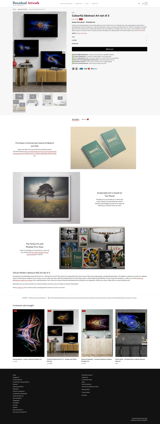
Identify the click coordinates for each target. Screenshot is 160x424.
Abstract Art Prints (22, 9)
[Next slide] (64, 52)
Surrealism (16, 403)
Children (15, 407)
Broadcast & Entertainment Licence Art (64, 298)
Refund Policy (86, 389)
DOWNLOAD (75, 43)
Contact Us (85, 377)
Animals (15, 405)
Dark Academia (17, 398)
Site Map (84, 395)
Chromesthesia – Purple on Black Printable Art (27, 359)
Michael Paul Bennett (139, 30)
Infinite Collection (101, 298)
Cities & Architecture (19, 391)
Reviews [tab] (84, 119)
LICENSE (74, 40)
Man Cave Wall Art (18, 410)
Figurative (15, 389)
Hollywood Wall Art (18, 386)
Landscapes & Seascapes (20, 393)
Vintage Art (16, 377)
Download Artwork (87, 375)
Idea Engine (92, 298)
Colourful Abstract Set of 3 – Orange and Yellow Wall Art (62, 360)
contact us (20, 287)
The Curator (133, 298)
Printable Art (42, 298)
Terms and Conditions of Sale (90, 386)
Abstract (15, 384)
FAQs (83, 382)
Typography (16, 400)
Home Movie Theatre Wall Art (21, 382)
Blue (52, 298)
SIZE (73, 37)
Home (14, 9)
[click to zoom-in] (40, 52)
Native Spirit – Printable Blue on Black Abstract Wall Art (130, 360)
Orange (128, 298)
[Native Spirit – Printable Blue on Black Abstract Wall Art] (131, 333)
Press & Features (86, 384)
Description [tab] (75, 119)
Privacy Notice (86, 392)
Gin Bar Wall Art (17, 379)
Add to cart (109, 49)
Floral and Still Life (18, 396)
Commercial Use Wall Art (20, 412)
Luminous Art (110, 298)
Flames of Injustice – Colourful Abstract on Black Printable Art (96, 360)
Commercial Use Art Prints (82, 298)
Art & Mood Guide (87, 379)
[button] (144, 3)
